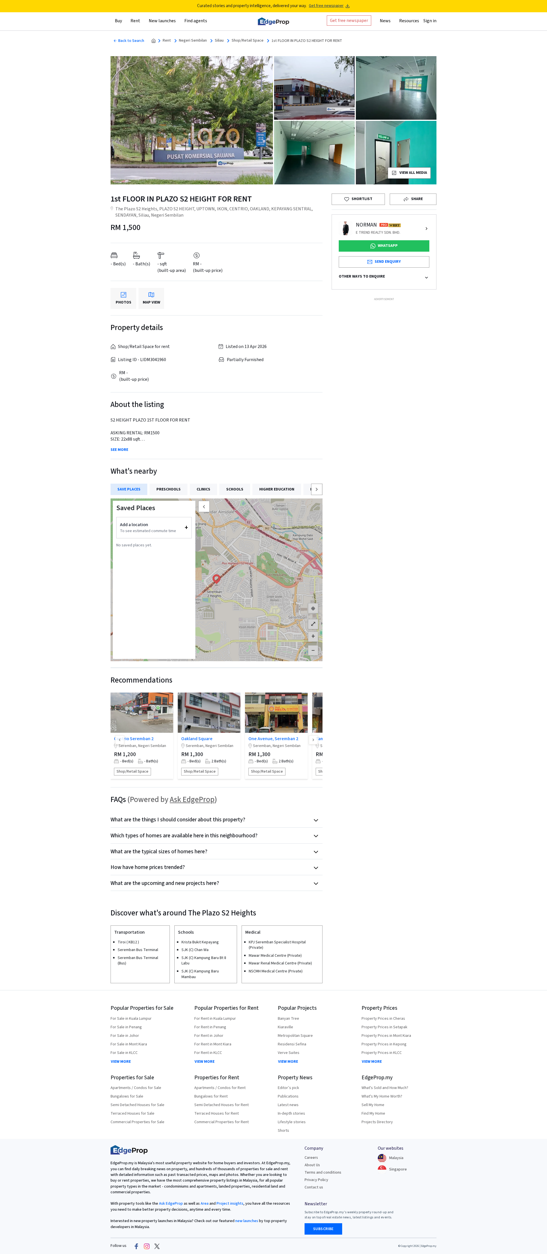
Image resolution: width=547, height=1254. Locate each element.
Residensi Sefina (292, 1044)
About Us (312, 1165)
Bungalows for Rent (211, 1096)
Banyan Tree (288, 1018)
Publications (288, 1096)
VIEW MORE (121, 1061)
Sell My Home (373, 1105)
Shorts (283, 1130)
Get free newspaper (326, 6)
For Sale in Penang (126, 1027)
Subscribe (323, 1229)
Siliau (219, 40)
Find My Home (373, 1113)
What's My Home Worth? (382, 1096)
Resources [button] (409, 21)
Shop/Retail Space (248, 40)
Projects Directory (377, 1122)
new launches (246, 1221)
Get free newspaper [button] (349, 20)
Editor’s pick (288, 1088)
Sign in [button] (429, 21)
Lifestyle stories (292, 1122)
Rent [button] (135, 21)
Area (204, 1203)
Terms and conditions (323, 1172)
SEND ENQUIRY (388, 261)
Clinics (203, 489)
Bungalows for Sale (127, 1096)
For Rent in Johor (208, 1036)
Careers (311, 1158)
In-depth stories (291, 1113)
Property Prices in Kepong (384, 1044)
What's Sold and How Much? (385, 1088)
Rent (167, 40)
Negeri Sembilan (193, 40)
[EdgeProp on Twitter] (157, 1246)
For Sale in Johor (125, 1036)
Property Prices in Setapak (384, 1027)
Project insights (229, 1203)
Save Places (128, 489)
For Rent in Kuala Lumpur (215, 1018)
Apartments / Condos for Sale (136, 1088)
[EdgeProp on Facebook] (136, 1246)
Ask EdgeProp (192, 799)
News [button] (385, 21)
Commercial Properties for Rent (221, 1122)
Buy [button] (118, 21)
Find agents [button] (195, 21)
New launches (162, 21)
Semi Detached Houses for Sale (137, 1105)
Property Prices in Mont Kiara (386, 1036)
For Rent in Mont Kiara (212, 1044)
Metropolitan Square (295, 1036)
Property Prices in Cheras (383, 1018)
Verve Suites (288, 1053)
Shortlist (362, 199)
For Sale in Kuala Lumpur (131, 1018)
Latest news (288, 1105)
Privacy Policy (316, 1180)
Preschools (168, 489)
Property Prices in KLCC (382, 1053)
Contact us (314, 1187)
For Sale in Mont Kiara (129, 1044)
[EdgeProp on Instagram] (147, 1246)
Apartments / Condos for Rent (220, 1088)
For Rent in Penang (210, 1027)
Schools (234, 489)
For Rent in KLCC (208, 1053)
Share (417, 199)
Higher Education (276, 489)
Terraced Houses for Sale (132, 1113)
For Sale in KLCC (124, 1053)
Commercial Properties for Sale (137, 1122)
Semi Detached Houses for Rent (221, 1105)
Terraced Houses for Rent (216, 1113)
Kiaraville (285, 1027)
